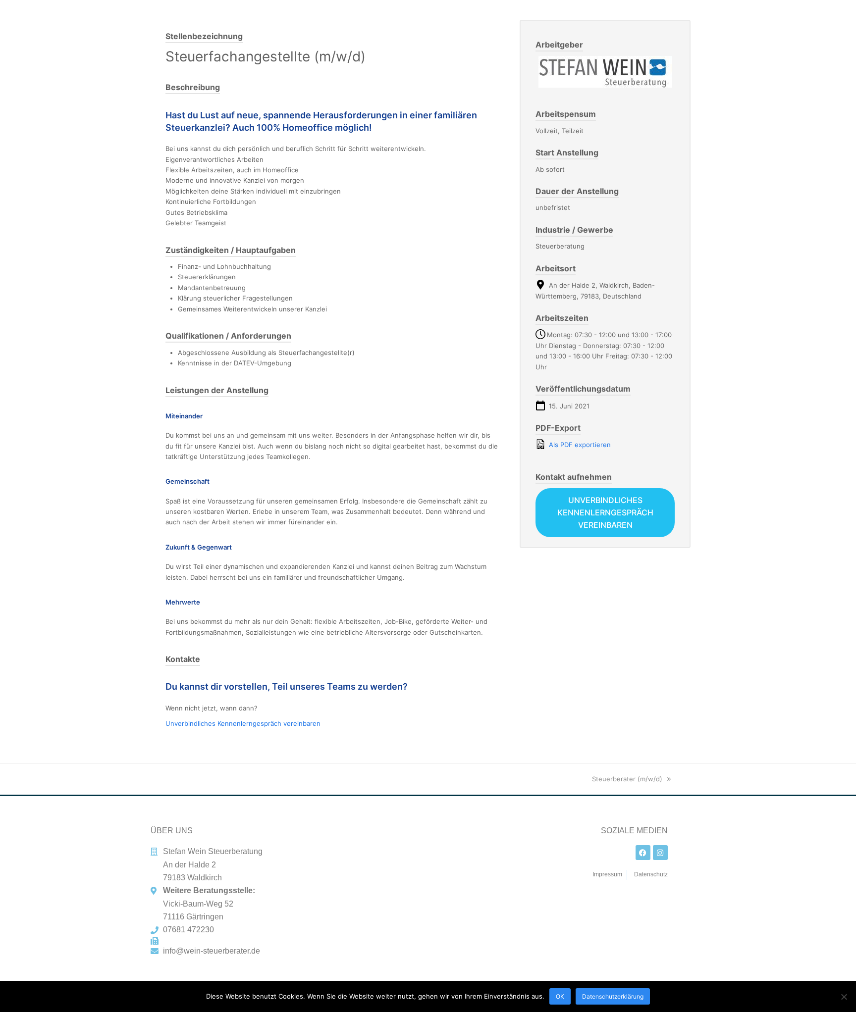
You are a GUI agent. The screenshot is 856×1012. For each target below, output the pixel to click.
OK (560, 996)
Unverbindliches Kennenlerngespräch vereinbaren (243, 723)
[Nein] (844, 997)
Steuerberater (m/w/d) (627, 779)
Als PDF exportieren (579, 445)
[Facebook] (643, 852)
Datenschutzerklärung (612, 996)
